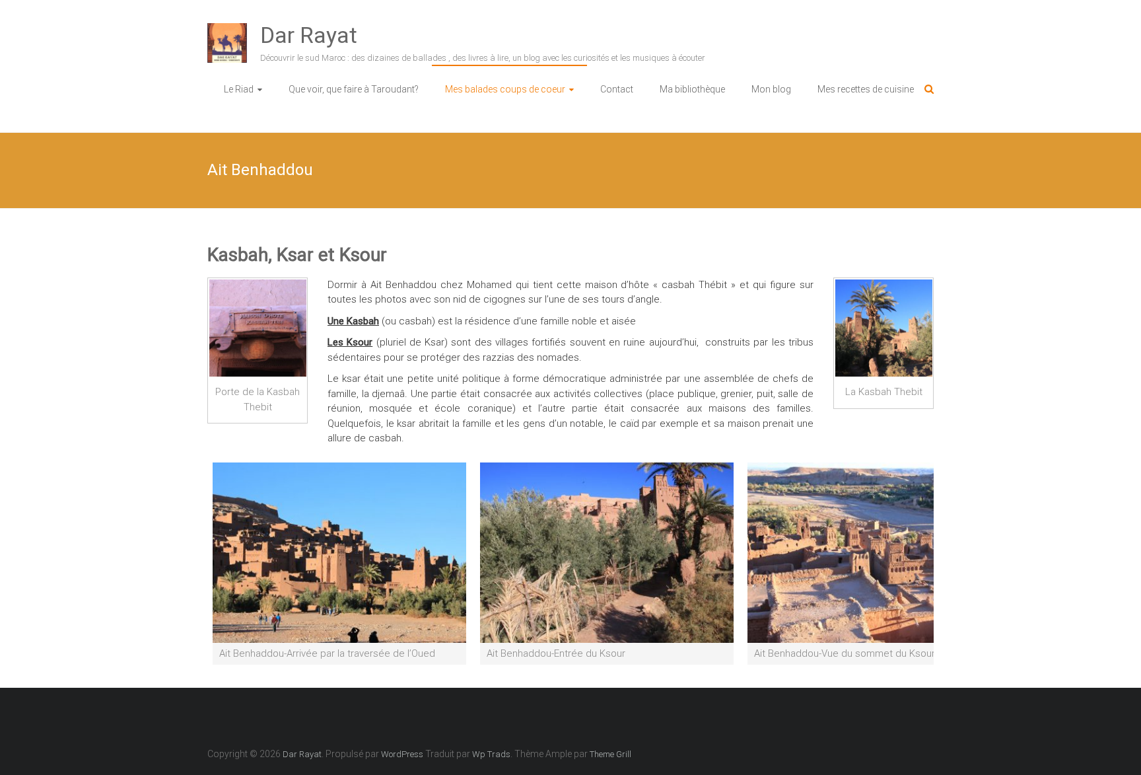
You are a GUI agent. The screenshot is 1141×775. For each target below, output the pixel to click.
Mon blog (771, 89)
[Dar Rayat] (227, 30)
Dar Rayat (308, 35)
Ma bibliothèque (692, 89)
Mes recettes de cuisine (865, 89)
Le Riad (239, 89)
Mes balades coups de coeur (505, 89)
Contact (616, 89)
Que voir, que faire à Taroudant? (354, 89)
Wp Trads (491, 754)
